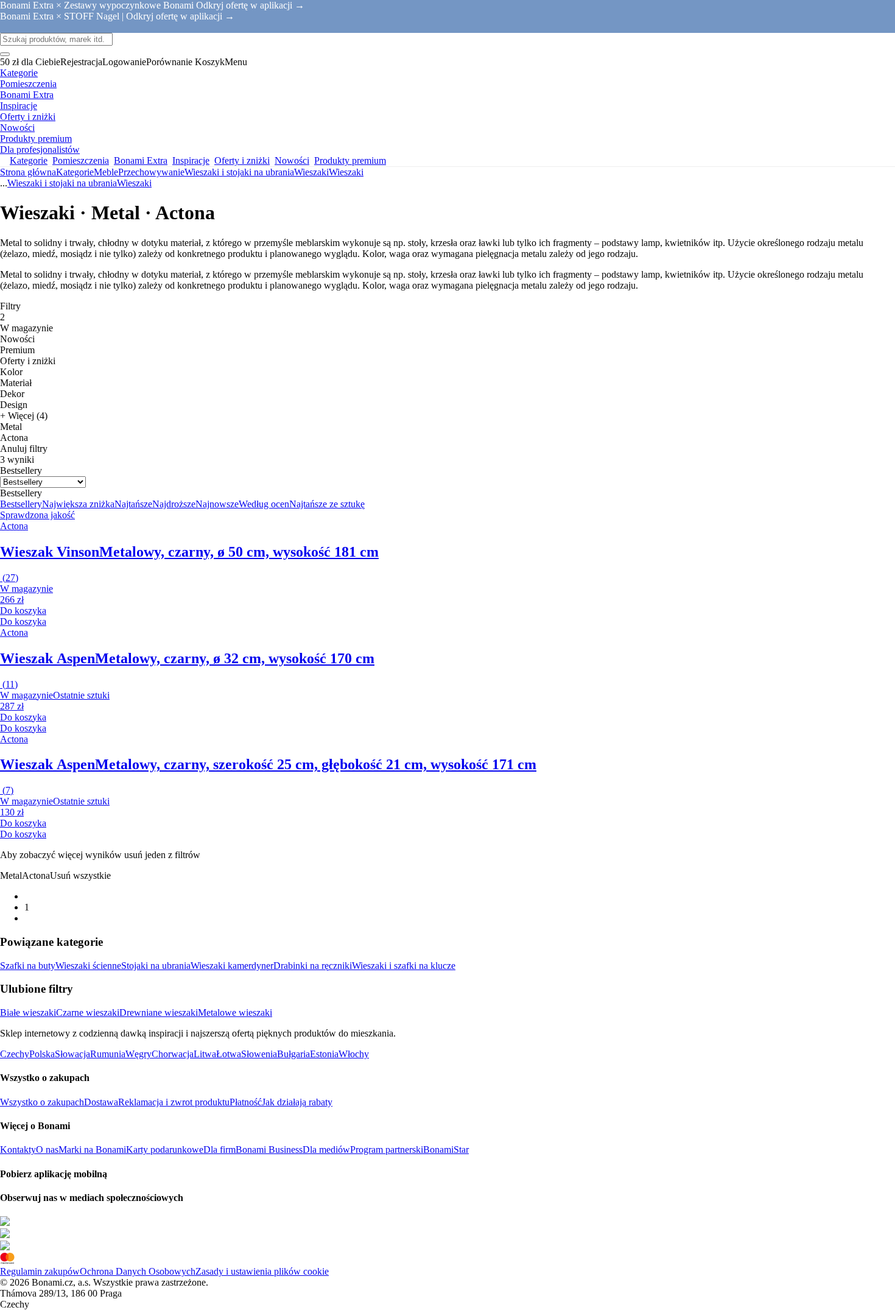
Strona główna (28, 172)
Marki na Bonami (92, 1149)
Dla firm (219, 1149)
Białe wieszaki (28, 1012)
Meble (106, 172)
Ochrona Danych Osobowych (137, 1271)
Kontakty (18, 1149)
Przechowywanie (151, 172)
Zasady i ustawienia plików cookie (262, 1271)
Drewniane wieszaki (158, 1012)
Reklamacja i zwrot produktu (174, 1102)
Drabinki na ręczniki (312, 965)
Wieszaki (346, 172)
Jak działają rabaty (297, 1102)
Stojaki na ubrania (156, 965)
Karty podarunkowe (164, 1149)
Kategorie (75, 172)
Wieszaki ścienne (88, 965)
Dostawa (101, 1102)
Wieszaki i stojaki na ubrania (239, 172)
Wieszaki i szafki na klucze (403, 965)
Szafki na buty (27, 965)
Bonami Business (269, 1149)
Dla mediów (326, 1149)
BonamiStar (446, 1149)
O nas (47, 1149)
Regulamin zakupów (40, 1271)
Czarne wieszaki (87, 1012)
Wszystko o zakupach (42, 1102)
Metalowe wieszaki (235, 1012)
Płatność (246, 1102)
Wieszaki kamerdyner (232, 965)
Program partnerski (386, 1149)
